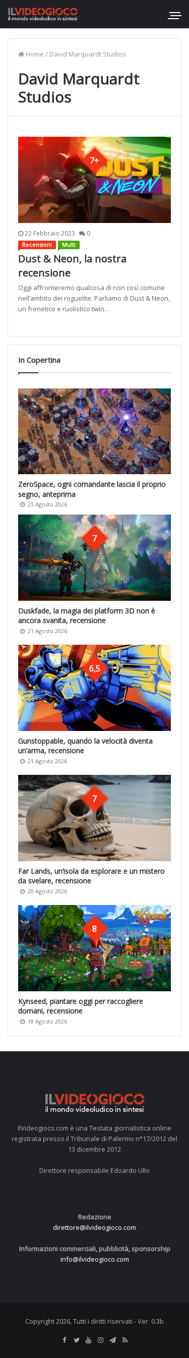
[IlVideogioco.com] (43, 14)
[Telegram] (113, 1340)
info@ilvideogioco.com (94, 1259)
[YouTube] (89, 1340)
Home (34, 54)
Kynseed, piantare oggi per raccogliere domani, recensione (80, 1006)
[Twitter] (77, 1340)
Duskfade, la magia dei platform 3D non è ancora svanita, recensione (86, 616)
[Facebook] (64, 1340)
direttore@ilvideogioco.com (94, 1227)
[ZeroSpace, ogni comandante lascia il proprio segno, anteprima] (94, 431)
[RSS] (125, 1340)
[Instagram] (101, 1340)
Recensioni (37, 244)
